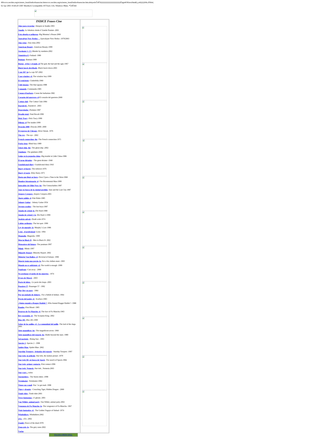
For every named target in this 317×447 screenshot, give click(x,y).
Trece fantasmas (25, 398)
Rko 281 (22, 320)
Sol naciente (23, 339)
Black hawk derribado (27, 68)
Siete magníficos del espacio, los (31, 335)
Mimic (21, 249)
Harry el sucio (24, 173)
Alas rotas (22, 43)
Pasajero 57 (23, 286)
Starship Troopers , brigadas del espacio (35, 352)
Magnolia (22, 236)
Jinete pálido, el (24, 198)
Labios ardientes (25, 223)
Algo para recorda (26, 26)
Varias (21, 431)
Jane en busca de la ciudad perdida (33, 190)
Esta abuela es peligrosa (28, 34)
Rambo (21, 307)
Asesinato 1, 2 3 (24, 51)
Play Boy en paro (25, 291)
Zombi (21, 423)
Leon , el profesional (26, 232)
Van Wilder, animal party (29, 402)
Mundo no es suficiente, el (29, 265)
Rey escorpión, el (25, 316)
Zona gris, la (23, 427)
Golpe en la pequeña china (29, 156)
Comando (22, 89)
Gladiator (22, 152)
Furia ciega (23, 144)
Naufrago (22, 270)
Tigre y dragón (24, 389)
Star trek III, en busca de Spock (31, 360)
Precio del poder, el (26, 299)
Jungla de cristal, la (26, 211)
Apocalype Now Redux (28, 39)
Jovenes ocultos (24, 207)
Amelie (21, 30)
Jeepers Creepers (25, 194)
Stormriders (23, 377)
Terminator (23, 381)
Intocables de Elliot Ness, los (30, 186)
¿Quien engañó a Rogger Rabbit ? (32, 303)
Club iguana (23, 85)
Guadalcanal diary (26, 165)
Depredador (23, 110)
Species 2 (22, 343)
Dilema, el (22, 123)
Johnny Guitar (24, 202)
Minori (21, 253)
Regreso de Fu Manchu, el (29, 312)
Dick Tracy (23, 118)
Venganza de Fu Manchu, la (30, 406)
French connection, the (27, 139)
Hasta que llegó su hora (28, 177)
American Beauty (25, 47)
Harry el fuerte (24, 169)
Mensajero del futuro (27, 244)
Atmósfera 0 (23, 55)
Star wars (22, 373)
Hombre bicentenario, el (28, 181)
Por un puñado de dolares (29, 295)
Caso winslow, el (25, 76)
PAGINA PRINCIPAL (63, 435)
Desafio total (23, 114)
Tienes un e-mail (25, 385)
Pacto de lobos (24, 282)
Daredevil (22, 106)
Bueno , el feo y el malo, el (29, 64)
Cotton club (23, 102)
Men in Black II (24, 240)
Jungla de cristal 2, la (27, 215)
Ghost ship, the (24, 148)
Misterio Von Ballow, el (28, 257)
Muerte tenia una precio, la (29, 261)
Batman (21, 60)
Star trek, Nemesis (26, 368)
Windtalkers (23, 415)
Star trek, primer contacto (29, 364)
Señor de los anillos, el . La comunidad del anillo (38, 324)
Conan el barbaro (25, 93)
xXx (20, 419)
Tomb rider (23, 394)
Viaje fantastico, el (26, 410)
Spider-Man (23, 347)
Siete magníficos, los (26, 331)
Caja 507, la (23, 72)
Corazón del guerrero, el (28, 97)
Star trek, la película (26, 356)
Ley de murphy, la (26, 228)
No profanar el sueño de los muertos (33, 274)
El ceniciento (23, 81)
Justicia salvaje (24, 219)
